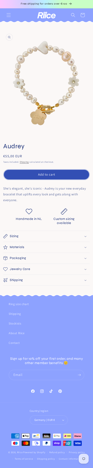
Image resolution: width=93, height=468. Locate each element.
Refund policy (57, 452)
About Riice (17, 333)
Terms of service (24, 458)
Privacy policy (77, 452)
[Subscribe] (79, 375)
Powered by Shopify (34, 452)
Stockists (15, 323)
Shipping (24, 162)
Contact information (70, 458)
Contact (14, 343)
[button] (8, 15)
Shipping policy (46, 458)
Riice (20, 452)
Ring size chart (19, 304)
